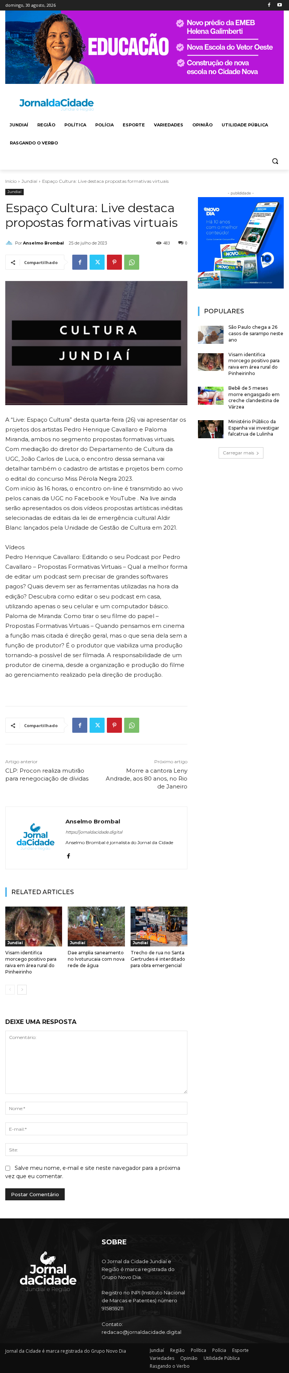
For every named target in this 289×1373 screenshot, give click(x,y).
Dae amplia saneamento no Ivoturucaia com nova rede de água (96, 959)
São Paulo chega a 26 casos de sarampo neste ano (255, 333)
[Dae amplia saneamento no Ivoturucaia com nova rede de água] (96, 926)
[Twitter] (97, 262)
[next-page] (22, 990)
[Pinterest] (114, 262)
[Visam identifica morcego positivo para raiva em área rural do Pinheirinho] (33, 926)
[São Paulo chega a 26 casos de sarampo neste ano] (211, 335)
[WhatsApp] (131, 262)
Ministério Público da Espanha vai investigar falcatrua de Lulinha (253, 428)
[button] (275, 161)
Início (11, 181)
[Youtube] (279, 5)
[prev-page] (10, 990)
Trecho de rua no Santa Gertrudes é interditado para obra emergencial (158, 959)
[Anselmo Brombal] (10, 243)
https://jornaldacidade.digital (93, 832)
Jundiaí (29, 181)
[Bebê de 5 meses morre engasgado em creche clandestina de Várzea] (211, 396)
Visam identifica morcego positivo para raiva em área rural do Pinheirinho (254, 364)
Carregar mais (238, 453)
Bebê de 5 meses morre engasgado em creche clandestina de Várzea (254, 397)
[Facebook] (269, 5)
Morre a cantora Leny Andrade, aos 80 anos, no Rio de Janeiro (146, 778)
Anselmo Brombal (43, 243)
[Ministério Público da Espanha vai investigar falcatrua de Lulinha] (211, 429)
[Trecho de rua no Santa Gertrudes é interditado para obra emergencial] (159, 926)
